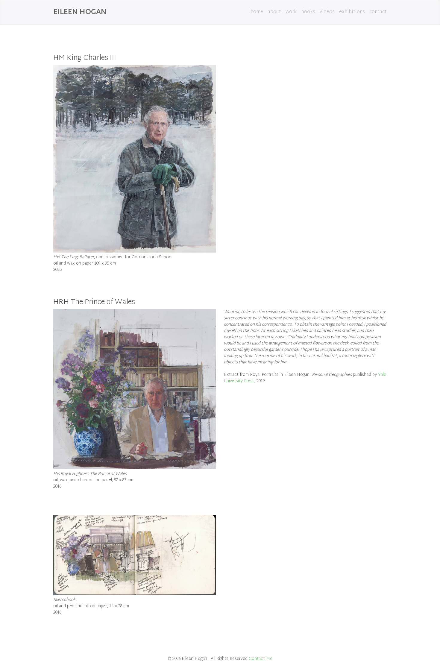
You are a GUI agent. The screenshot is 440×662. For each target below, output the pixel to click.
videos (327, 12)
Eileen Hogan (80, 12)
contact (378, 12)
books (308, 12)
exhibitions (352, 12)
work (291, 12)
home (257, 12)
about (274, 12)
